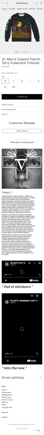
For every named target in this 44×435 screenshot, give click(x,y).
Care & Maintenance (9, 109)
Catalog (4, 9)
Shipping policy (7, 395)
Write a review (22, 131)
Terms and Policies (22, 429)
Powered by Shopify (29, 424)
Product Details (7, 105)
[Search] (7, 3)
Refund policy (6, 392)
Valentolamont (18, 424)
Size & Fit (5, 114)
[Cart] (41, 3)
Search (4, 390)
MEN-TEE (32, 9)
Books (4, 405)
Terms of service (7, 400)
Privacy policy (7, 397)
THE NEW (12, 9)
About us (5, 402)
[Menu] (2, 3)
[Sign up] (40, 377)
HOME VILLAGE (22, 9)
